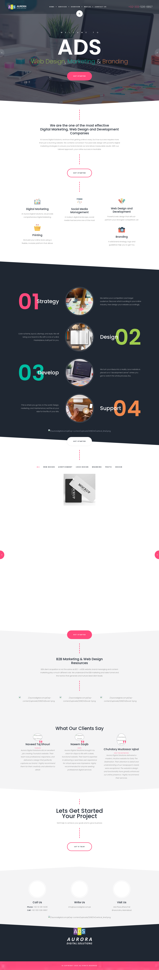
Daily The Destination (121, 753)
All (38, 467)
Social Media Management (79, 210)
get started (79, 77)
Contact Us (101, 7)
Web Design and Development (122, 210)
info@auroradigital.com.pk (79, 907)
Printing (37, 235)
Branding (122, 237)
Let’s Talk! (79, 847)
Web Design (49, 467)
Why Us (87, 7)
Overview (75, 7)
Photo (108, 467)
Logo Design (82, 467)
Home (51, 7)
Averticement (65, 467)
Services (62, 7)
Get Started (79, 173)
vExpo (79, 748)
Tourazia (38, 748)
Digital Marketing (37, 209)
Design (118, 467)
